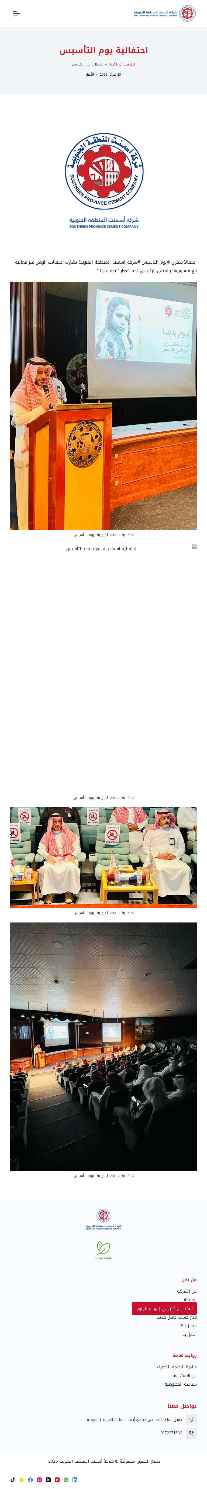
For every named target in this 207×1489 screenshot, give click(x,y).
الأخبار (90, 75)
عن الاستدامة (184, 1375)
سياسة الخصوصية (180, 1384)
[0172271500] (191, 1433)
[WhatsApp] (66, 1479)
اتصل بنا (189, 1334)
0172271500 (171, 1433)
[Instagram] (39, 1479)
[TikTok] (12, 1479)
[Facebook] (30, 1479)
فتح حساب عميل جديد (177, 1317)
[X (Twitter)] (48, 1479)
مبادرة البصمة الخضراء (177, 1367)
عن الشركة (187, 1291)
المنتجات (189, 1300)
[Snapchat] (21, 1479)
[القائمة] (16, 13)
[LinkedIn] (75, 1479)
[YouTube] (57, 1479)
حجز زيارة (189, 1326)
